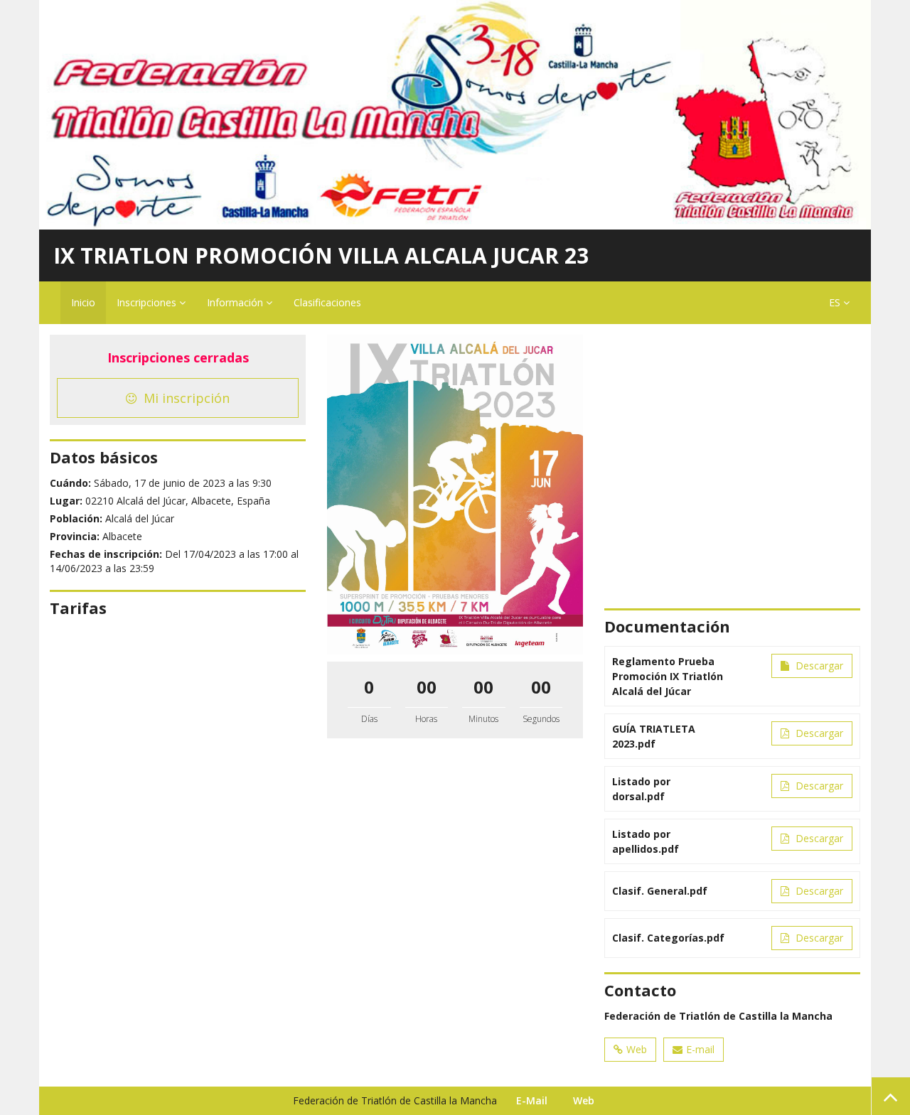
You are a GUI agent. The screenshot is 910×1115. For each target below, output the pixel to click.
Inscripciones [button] (148, 302)
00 (427, 687)
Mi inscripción (185, 397)
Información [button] (236, 302)
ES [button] (836, 302)
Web (636, 1049)
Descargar (818, 665)
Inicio (83, 302)
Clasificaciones (327, 302)
